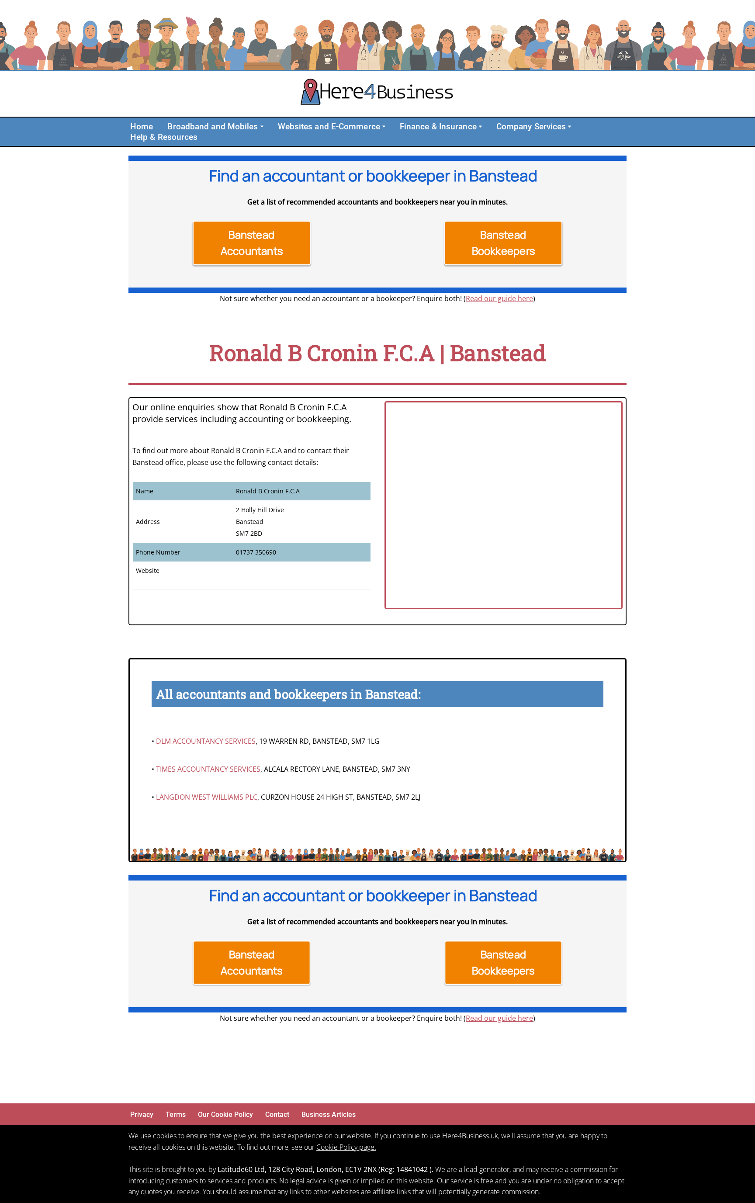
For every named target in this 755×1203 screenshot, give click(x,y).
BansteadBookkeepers (503, 243)
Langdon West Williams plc (206, 797)
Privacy (141, 1114)
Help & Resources (164, 137)
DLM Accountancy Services (206, 741)
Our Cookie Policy (225, 1114)
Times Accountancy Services (208, 769)
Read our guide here (499, 298)
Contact (277, 1114)
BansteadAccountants (251, 243)
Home (141, 126)
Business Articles (328, 1114)
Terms (176, 1114)
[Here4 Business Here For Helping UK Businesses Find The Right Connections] (377, 94)
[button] (261, 126)
